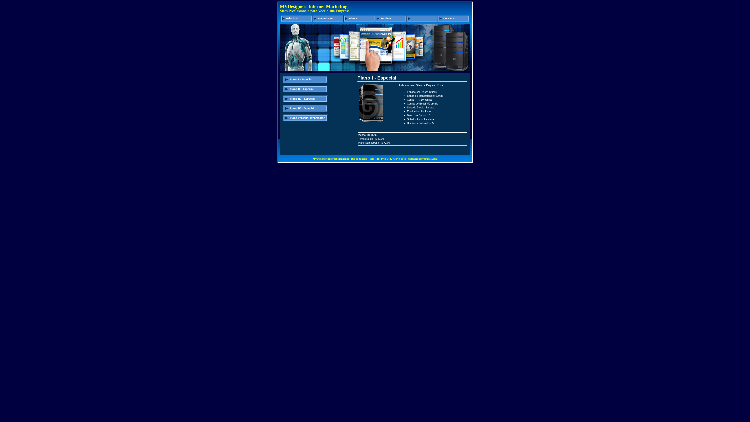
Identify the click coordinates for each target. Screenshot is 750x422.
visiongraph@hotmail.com (423, 158)
